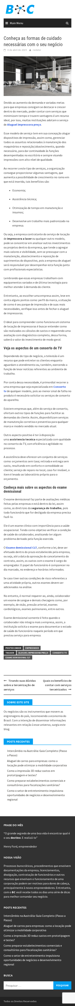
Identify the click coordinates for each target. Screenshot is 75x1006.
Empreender (32, 648)
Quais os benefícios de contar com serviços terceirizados (57, 685)
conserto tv (59, 652)
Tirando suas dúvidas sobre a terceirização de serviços (20, 685)
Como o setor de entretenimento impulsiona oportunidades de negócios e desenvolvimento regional (36, 795)
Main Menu (16, 23)
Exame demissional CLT (21, 547)
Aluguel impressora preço (24, 124)
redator (37, 50)
